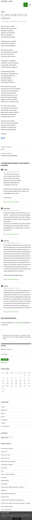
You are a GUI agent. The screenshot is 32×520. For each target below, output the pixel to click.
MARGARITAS (5, 480)
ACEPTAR (17, 518)
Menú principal (30, 5)
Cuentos (3, 423)
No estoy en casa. (5, 455)
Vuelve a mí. (4, 451)
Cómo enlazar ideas (6, 509)
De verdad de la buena (7, 448)
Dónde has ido (5, 497)
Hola (2, 471)
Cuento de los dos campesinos (9, 154)
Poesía (3, 12)
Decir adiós (4, 467)
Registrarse (4, 362)
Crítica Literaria (5, 426)
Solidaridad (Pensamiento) (8, 493)
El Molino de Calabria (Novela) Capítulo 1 (12, 500)
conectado (17, 322)
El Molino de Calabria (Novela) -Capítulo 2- (13, 487)
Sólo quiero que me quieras (8, 461)
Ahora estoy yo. (5, 458)
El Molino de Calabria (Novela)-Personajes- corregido (15, 503)
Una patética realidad (7, 464)
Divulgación (4, 419)
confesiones (4, 484)
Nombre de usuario (6, 349)
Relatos (3, 413)
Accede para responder (12, 202)
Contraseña (4, 354)
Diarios (3, 416)
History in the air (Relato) (8, 474)
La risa (6, 148)
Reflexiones (4, 410)
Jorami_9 (15, 21)
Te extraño (4, 477)
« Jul (2, 391)
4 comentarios (22, 21)
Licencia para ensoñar (7, 506)
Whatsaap (3, 490)
